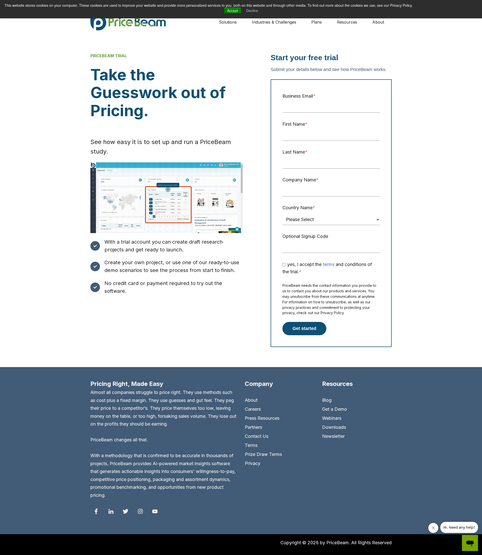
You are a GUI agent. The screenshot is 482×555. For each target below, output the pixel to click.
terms (328, 264)
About (251, 400)
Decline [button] (252, 10)
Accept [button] (232, 10)
